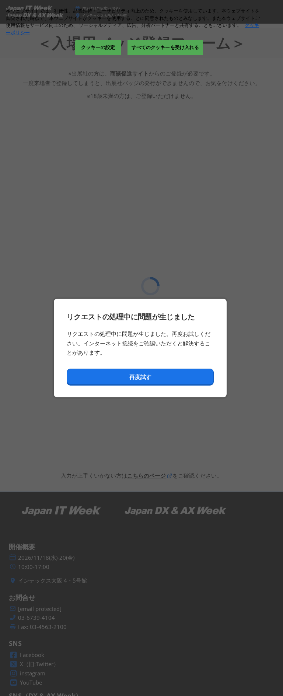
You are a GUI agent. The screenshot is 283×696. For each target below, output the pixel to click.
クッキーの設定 (98, 47)
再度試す (140, 376)
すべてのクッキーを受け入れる (165, 47)
